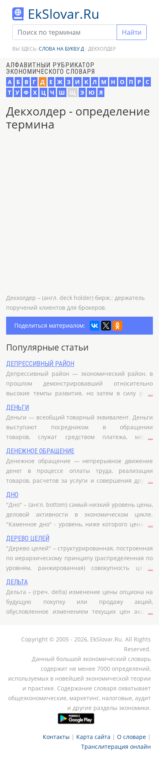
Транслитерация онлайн (116, 746)
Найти (131, 32)
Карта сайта (93, 737)
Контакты (56, 737)
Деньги (17, 407)
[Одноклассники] (117, 326)
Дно (12, 495)
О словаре (131, 737)
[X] (106, 326)
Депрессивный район (40, 364)
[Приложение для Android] (76, 718)
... (150, 393)
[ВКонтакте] (94, 326)
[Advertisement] (79, 213)
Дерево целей (27, 538)
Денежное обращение (40, 451)
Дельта (17, 582)
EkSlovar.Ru (63, 13)
